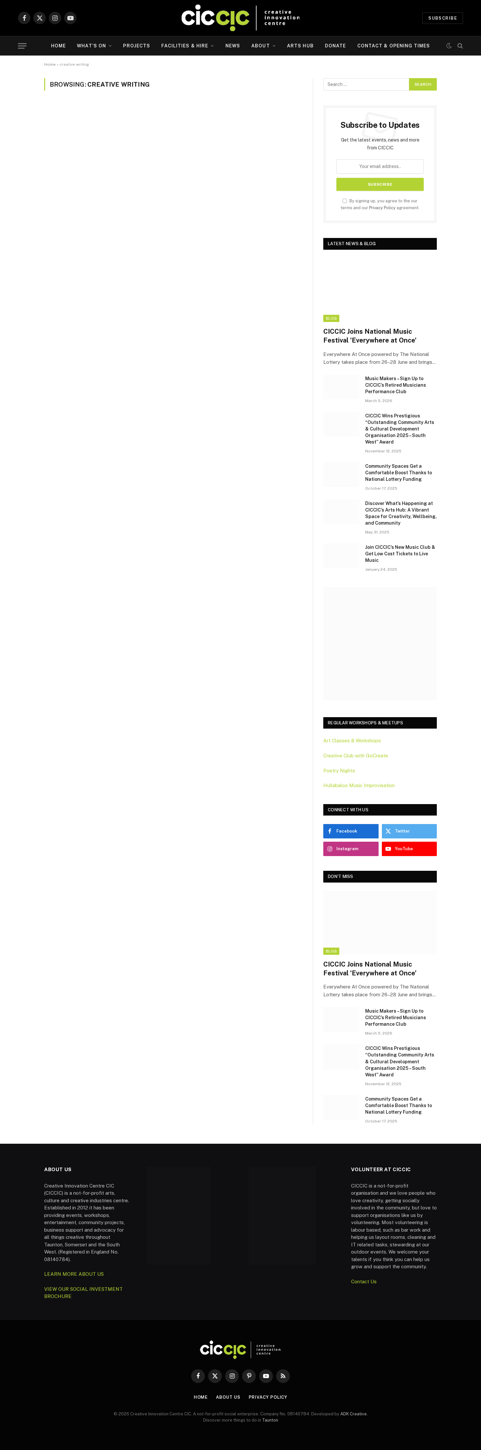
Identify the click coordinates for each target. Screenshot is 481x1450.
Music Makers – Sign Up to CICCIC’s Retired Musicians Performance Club (395, 385)
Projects (136, 45)
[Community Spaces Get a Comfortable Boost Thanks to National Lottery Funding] (341, 474)
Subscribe (442, 18)
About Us (228, 1397)
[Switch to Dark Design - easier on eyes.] (449, 46)
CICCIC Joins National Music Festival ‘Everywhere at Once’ (370, 336)
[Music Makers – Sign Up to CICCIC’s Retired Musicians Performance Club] (341, 387)
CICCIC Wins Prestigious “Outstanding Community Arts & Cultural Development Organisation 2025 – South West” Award (399, 429)
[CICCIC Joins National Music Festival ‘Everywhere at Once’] (380, 290)
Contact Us (364, 1281)
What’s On (91, 45)
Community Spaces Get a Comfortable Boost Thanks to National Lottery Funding (398, 473)
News (232, 45)
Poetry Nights (339, 770)
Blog (331, 318)
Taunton (270, 1420)
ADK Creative (353, 1413)
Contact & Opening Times (393, 45)
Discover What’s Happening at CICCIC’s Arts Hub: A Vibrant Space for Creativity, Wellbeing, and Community (401, 513)
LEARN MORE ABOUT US (74, 1274)
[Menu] (22, 46)
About (260, 45)
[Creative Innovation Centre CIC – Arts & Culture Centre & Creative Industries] (240, 18)
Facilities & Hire (184, 45)
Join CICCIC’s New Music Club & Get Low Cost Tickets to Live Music (400, 554)
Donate (335, 45)
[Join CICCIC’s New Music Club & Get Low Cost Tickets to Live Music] (341, 555)
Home (58, 45)
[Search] (459, 46)
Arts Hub (300, 45)
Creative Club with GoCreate (355, 755)
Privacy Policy (382, 207)
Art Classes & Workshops (352, 740)
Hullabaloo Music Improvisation (359, 785)
